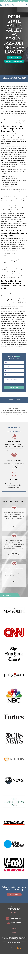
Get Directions (14, 912)
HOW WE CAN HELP (14, 57)
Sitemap (14, 932)
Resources (14, 928)
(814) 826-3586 (21, 1)
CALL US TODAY (14, 894)
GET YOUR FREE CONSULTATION (14, 61)
